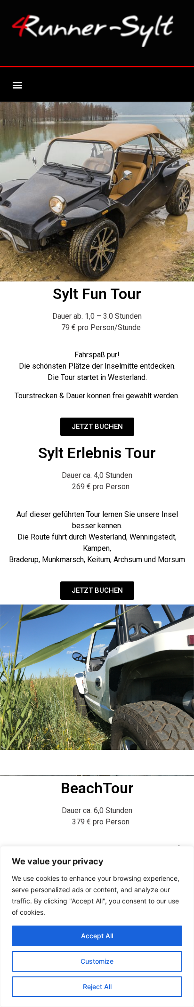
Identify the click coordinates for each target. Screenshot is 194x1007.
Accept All (97, 936)
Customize (97, 961)
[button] (17, 84)
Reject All (97, 987)
